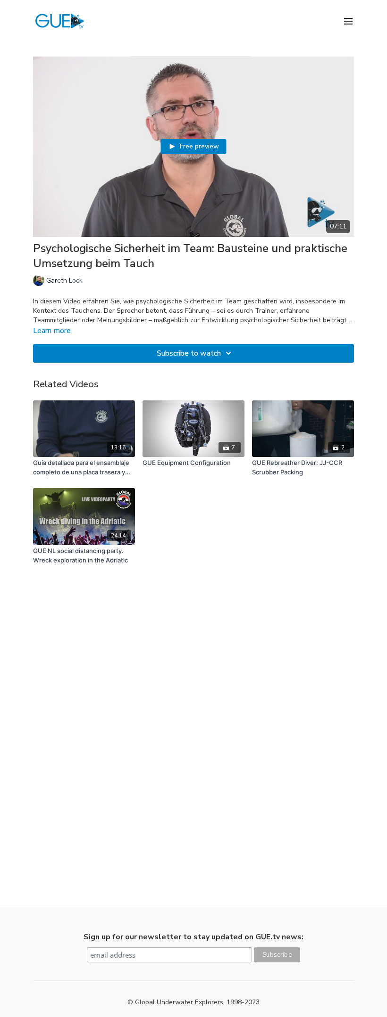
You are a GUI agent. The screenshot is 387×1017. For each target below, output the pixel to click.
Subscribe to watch (189, 353)
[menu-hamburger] (348, 20)
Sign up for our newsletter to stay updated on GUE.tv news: (193, 937)
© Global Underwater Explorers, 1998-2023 (193, 1002)
